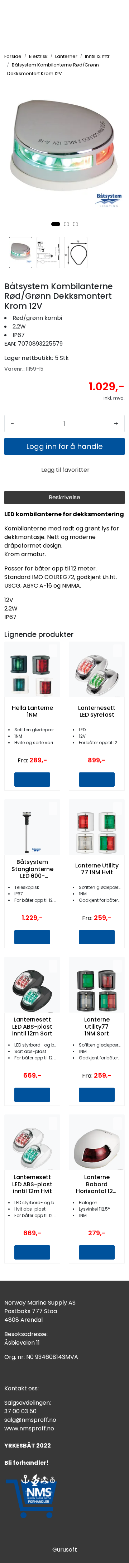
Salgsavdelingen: (27, 1403)
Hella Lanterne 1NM (32, 711)
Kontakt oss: (21, 1388)
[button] (55, 224)
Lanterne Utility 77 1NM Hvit (97, 869)
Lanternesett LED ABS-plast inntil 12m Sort (32, 1026)
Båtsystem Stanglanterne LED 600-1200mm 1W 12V (32, 869)
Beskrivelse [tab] (64, 497)
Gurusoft (64, 1549)
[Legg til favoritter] (53, 650)
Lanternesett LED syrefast (96, 711)
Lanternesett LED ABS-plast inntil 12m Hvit (32, 1184)
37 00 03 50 (20, 1411)
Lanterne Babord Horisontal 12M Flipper (97, 1184)
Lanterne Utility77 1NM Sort (97, 1026)
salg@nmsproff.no (30, 1420)
